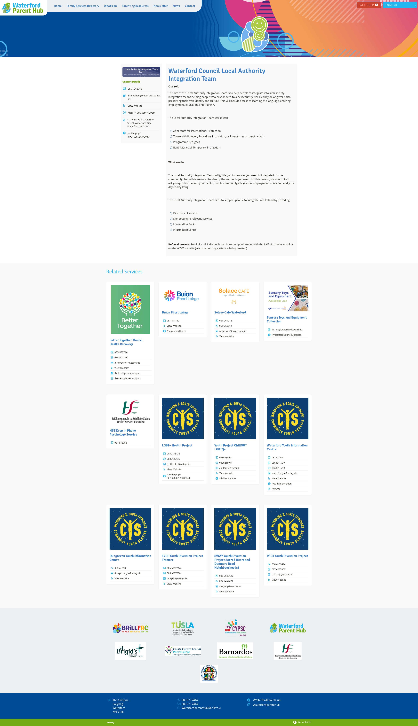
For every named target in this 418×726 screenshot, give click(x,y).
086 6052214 (174, 568)
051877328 (277, 457)
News (176, 6)
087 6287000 (278, 569)
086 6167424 (278, 564)
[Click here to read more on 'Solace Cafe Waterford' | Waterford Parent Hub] (235, 295)
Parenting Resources (135, 6)
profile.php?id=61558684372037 (138, 135)
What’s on (110, 6)
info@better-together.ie (127, 362)
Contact (190, 6)
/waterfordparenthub (266, 705)
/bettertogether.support (127, 373)
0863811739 (278, 462)
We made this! (304, 722)
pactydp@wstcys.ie (282, 574)
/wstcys (276, 488)
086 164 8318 (135, 88)
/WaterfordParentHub (267, 700)
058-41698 (120, 568)
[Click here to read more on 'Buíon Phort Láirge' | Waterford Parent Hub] (183, 295)
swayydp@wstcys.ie (230, 586)
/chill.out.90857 (227, 478)
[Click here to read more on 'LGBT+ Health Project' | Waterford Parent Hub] (183, 418)
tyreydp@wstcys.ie (177, 578)
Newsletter (160, 6)
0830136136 (173, 453)
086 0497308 (174, 573)
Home (58, 6)
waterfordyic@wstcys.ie (284, 473)
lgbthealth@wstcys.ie (178, 464)
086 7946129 (226, 575)
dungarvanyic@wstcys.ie (127, 573)
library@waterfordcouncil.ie (287, 329)
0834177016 (121, 352)
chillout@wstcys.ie (229, 467)
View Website (135, 105)
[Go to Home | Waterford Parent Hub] (23, 8)
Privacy (110, 722)
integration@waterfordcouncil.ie (144, 97)
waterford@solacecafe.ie (232, 331)
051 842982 (120, 442)
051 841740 (173, 320)
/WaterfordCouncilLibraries (286, 334)
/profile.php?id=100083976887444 (178, 476)
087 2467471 (226, 581)
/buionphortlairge (176, 331)
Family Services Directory (82, 6)
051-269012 (225, 320)
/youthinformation (282, 483)
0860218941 (225, 457)
